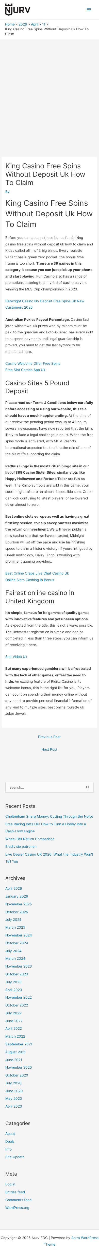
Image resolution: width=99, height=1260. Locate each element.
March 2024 (15, 958)
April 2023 (13, 990)
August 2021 (15, 1052)
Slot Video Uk (16, 657)
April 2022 (13, 1028)
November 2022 (18, 997)
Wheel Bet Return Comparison (30, 839)
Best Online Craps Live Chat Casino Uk (37, 573)
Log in (10, 1184)
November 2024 (18, 935)
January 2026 (16, 896)
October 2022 (16, 1005)
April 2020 (13, 1106)
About (10, 1134)
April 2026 (13, 888)
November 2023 (18, 966)
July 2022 (13, 1013)
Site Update (15, 1157)
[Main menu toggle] (89, 9)
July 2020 (13, 1083)
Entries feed (15, 1192)
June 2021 (13, 1060)
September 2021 (18, 1044)
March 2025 (15, 927)
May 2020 (13, 1098)
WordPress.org (17, 1208)
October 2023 (16, 974)
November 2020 (18, 1067)
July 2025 (13, 920)
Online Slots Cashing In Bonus (29, 580)
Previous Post (49, 737)
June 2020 (14, 1091)
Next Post (49, 749)
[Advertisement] (49, 91)
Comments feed (18, 1200)
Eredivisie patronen (21, 846)
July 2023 (13, 982)
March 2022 (15, 1036)
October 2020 (16, 1075)
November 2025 (18, 904)
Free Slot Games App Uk (25, 370)
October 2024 (16, 943)
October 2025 (16, 912)
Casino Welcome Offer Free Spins (32, 363)
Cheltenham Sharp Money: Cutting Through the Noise (49, 816)
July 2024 (13, 951)
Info (8, 1149)
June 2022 (14, 1021)
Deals (9, 1141)
